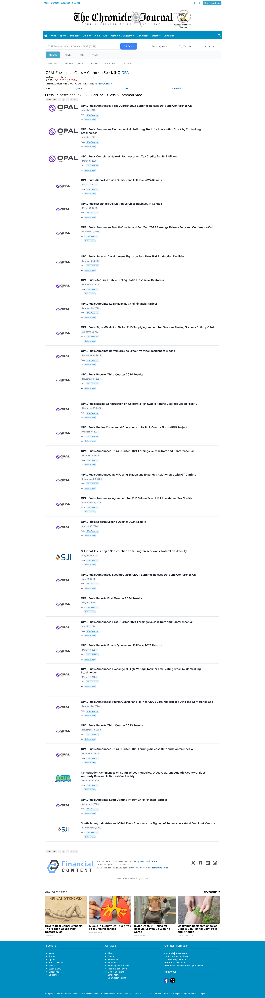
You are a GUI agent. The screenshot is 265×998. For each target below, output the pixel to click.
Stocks (68, 55)
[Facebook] (200, 866)
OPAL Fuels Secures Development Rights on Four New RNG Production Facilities (133, 256)
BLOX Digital (200, 993)
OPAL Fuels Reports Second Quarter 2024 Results (113, 521)
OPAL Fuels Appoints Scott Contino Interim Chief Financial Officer (124, 799)
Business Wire (90, 119)
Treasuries (126, 63)
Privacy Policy (141, 867)
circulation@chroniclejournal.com (187, 965)
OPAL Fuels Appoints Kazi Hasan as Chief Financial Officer (119, 303)
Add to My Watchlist (103, 83)
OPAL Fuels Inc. (92, 655)
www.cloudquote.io (148, 861)
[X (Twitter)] (193, 866)
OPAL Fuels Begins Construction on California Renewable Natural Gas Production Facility (139, 403)
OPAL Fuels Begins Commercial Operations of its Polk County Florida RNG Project (134, 427)
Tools (95, 55)
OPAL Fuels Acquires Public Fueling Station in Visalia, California (122, 280)
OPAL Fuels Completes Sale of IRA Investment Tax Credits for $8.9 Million (129, 156)
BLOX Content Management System (175, 993)
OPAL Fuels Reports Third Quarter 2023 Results (112, 725)
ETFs (81, 55)
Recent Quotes (159, 46)
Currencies (94, 63)
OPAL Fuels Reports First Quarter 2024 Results (111, 598)
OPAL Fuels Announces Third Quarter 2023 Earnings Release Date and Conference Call (137, 749)
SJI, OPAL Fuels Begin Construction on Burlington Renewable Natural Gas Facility (134, 551)
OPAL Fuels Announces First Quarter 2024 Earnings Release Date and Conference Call (137, 621)
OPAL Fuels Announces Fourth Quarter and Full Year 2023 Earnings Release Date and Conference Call (147, 701)
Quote (78, 88)
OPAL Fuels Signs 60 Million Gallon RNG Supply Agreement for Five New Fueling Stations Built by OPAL (148, 327)
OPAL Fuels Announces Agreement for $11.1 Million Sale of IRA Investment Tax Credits (136, 498)
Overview (68, 63)
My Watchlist (185, 46)
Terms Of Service (160, 867)
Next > (74, 99)
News (81, 63)
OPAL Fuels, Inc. (92, 115)
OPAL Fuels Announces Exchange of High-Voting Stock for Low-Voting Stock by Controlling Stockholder (141, 131)
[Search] (219, 35)
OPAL (126, 72)
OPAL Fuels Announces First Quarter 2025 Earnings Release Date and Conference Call (137, 105)
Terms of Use (122, 993)
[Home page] (132, 18)
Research (176, 88)
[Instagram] (215, 866)
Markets (53, 55)
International (110, 63)
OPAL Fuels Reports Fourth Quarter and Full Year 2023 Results (121, 645)
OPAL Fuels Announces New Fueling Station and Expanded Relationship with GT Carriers (138, 474)
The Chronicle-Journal (69, 993)
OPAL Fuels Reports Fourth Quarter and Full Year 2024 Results (121, 180)
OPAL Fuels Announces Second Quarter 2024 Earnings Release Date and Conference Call (139, 574)
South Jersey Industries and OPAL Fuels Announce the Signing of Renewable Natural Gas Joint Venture (148, 823)
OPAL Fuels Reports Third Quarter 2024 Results (112, 374)
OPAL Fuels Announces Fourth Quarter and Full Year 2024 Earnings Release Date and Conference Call (147, 227)
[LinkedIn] (208, 866)
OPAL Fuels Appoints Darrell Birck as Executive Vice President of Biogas (128, 350)
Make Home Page (212, 3)
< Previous (51, 99)
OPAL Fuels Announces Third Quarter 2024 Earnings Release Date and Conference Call (137, 451)
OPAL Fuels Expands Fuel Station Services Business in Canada (121, 203)
